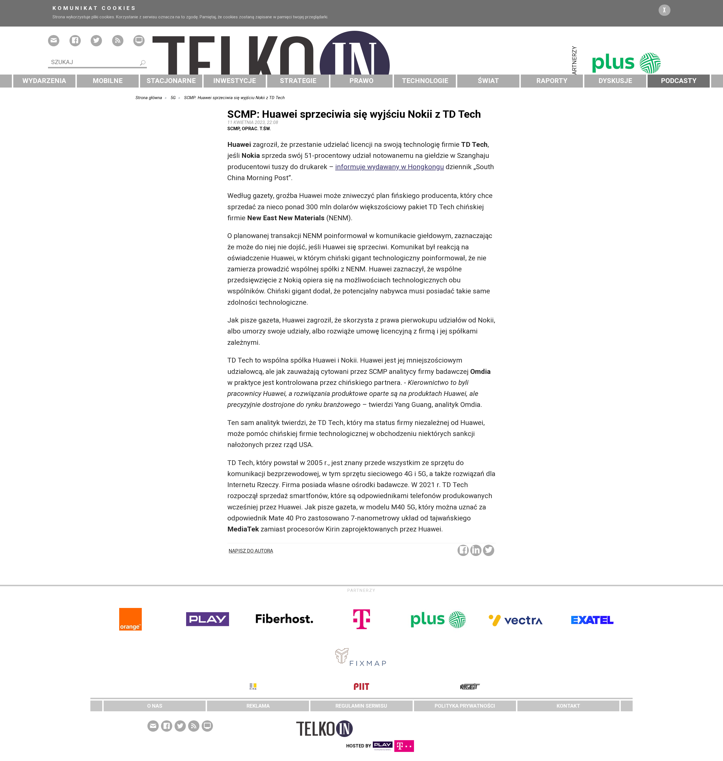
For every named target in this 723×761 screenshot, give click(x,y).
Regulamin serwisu (361, 706)
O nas (154, 706)
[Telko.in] (361, 66)
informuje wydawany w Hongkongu (389, 167)
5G (173, 97)
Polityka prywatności (465, 706)
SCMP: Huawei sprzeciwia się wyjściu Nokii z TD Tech (234, 97)
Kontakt (568, 706)
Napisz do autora (251, 551)
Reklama (258, 706)
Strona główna (149, 97)
